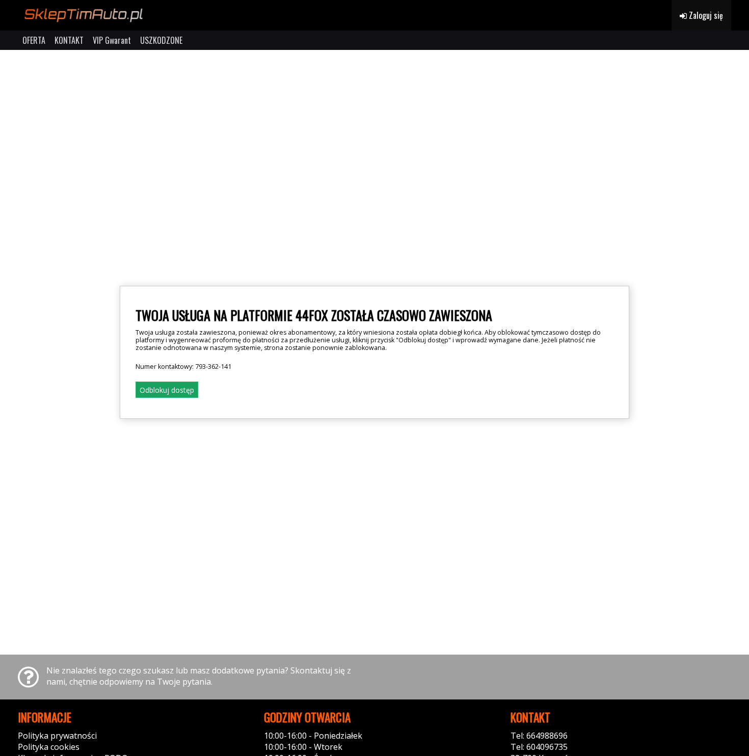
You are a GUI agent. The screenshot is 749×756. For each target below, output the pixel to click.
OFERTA (33, 40)
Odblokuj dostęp (167, 390)
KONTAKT (69, 40)
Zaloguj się (705, 15)
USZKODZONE (161, 40)
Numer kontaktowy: (183, 366)
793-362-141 (213, 366)
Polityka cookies (48, 746)
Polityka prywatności (57, 735)
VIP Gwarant (112, 40)
